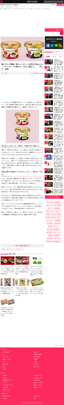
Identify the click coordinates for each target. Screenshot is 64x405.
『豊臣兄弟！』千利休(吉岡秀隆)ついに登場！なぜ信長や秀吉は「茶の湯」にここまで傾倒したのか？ (58, 125)
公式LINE (56, 45)
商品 (6, 73)
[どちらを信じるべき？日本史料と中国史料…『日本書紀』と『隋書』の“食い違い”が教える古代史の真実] (49, 103)
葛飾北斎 (50, 241)
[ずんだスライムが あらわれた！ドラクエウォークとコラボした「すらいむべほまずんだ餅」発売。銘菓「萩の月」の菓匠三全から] (37, 260)
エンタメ (36, 364)
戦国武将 (58, 208)
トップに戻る (59, 345)
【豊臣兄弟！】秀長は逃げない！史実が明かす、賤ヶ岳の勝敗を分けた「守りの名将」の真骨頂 (58, 77)
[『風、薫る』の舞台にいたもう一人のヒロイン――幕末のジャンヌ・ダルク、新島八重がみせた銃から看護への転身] (49, 69)
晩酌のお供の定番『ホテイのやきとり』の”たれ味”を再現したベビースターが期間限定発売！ (7, 290)
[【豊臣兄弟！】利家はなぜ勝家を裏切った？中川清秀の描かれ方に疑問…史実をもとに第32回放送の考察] (49, 96)
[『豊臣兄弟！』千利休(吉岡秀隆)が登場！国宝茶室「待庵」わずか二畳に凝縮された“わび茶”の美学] (49, 82)
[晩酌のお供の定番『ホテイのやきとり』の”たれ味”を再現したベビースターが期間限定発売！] (8, 282)
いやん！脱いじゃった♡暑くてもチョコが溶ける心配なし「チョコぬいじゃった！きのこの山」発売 (37, 290)
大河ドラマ (51, 205)
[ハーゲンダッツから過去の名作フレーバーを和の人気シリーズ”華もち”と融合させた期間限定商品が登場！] (22, 260)
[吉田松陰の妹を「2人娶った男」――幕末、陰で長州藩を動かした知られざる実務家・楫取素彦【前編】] (49, 150)
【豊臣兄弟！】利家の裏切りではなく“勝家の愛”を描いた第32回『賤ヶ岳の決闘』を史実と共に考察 (58, 111)
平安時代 (59, 205)
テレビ (60, 217)
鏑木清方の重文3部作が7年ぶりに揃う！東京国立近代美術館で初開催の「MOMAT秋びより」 (58, 165)
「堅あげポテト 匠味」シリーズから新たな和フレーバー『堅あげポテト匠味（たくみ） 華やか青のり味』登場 (22, 291)
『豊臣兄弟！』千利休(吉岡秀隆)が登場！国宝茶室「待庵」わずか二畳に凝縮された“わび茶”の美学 (58, 84)
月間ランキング (6, 390)
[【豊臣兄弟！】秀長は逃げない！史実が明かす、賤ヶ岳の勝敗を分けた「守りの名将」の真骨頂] (49, 76)
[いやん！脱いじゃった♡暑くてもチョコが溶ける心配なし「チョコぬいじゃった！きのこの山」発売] (37, 282)
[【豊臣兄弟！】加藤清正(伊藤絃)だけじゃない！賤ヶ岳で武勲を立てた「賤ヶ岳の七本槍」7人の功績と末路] (49, 89)
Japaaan (32, 1)
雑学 (49, 214)
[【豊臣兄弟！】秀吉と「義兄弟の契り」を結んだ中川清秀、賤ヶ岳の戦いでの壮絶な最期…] (49, 137)
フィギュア (58, 232)
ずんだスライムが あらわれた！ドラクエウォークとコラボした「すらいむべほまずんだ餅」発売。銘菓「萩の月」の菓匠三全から (36, 270)
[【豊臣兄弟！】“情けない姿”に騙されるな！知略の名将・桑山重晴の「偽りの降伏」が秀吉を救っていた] (49, 62)
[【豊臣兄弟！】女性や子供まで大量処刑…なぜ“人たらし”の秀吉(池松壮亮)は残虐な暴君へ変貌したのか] (49, 130)
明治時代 (51, 223)
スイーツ (59, 211)
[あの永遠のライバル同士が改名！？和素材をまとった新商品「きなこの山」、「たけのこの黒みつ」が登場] (8, 302)
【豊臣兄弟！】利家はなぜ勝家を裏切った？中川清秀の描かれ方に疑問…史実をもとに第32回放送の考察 (58, 97)
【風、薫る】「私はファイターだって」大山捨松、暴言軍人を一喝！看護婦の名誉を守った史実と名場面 (58, 145)
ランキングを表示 (53, 197)
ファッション (6, 357)
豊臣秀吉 (50, 232)
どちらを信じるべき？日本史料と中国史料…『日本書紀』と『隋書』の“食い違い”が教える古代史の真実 (58, 104)
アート (4, 354)
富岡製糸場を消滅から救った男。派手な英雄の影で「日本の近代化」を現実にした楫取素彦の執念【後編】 (58, 173)
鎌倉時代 (58, 235)
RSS (60, 45)
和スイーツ (21, 249)
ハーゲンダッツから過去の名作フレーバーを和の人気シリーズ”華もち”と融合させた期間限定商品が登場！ (22, 270)
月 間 (60, 55)
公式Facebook (48, 45)
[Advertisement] (22, 23)
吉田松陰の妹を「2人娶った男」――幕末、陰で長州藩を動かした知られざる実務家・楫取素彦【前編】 (58, 152)
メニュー (1, 2)
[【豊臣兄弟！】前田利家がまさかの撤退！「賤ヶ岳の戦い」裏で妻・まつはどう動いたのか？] (49, 116)
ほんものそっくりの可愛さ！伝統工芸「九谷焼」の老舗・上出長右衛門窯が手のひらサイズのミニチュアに (58, 159)
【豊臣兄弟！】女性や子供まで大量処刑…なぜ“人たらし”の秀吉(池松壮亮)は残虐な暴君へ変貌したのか (59, 131)
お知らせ (5, 378)
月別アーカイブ (37, 385)
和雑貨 (35, 359)
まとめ (35, 352)
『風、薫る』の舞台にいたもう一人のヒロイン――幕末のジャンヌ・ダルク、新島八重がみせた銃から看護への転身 (58, 71)
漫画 (48, 217)
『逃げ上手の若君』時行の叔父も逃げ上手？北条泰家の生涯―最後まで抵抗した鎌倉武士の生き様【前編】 (58, 187)
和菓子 (35, 362)
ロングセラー (51, 211)
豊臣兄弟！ (57, 229)
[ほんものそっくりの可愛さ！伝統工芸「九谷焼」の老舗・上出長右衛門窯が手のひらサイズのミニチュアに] (49, 157)
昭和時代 (51, 238)
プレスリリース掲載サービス (55, 30)
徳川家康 (58, 223)
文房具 (50, 229)
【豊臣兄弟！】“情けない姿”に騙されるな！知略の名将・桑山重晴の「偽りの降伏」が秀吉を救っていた (58, 63)
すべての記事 (6, 352)
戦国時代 (58, 202)
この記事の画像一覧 (23, 246)
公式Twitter (52, 45)
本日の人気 (5, 387)
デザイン (57, 226)
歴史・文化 (36, 366)
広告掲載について (7, 380)
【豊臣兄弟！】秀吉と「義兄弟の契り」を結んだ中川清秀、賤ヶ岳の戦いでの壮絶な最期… (58, 138)
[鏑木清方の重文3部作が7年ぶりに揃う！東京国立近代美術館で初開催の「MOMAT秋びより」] (49, 164)
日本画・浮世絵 (38, 354)
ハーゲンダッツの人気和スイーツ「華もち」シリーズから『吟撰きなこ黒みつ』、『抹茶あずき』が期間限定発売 (8, 270)
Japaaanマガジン (9, 6)
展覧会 (51, 235)
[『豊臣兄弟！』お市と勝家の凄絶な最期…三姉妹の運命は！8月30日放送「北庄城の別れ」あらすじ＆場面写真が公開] (49, 178)
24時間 (48, 55)
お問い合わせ (37, 380)
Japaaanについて (38, 378)
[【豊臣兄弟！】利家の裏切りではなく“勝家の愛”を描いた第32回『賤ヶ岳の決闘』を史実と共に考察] (49, 110)
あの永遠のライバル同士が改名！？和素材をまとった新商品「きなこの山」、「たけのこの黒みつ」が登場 (7, 311)
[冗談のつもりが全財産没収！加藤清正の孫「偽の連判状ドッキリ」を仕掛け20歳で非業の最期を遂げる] (49, 191)
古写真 (4, 369)
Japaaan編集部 (34, 73)
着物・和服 (36, 357)
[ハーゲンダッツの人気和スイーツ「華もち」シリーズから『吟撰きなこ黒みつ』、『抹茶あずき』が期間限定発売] (8, 260)
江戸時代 (51, 202)
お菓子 (54, 214)
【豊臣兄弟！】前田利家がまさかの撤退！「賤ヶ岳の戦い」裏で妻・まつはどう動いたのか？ (58, 118)
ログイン (54, 4)
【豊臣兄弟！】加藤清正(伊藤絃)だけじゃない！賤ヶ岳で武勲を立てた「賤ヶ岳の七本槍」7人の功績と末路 (58, 91)
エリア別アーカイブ (7, 385)
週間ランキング (38, 387)
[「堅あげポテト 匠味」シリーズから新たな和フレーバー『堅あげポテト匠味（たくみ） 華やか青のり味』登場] (22, 282)
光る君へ (58, 238)
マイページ (5, 382)
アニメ (51, 208)
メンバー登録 (60, 4)
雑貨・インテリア (7, 359)
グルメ (16, 6)
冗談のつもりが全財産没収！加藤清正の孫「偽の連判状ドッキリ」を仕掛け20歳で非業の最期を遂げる (58, 193)
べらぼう (51, 220)
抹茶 (51, 226)
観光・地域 (5, 364)
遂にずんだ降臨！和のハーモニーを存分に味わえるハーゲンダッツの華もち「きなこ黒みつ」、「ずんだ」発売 (24, 8)
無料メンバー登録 (38, 382)
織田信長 (58, 220)
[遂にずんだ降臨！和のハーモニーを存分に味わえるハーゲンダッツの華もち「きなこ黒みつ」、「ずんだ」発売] (22, 49)
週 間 (54, 55)
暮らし (4, 366)
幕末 (60, 214)
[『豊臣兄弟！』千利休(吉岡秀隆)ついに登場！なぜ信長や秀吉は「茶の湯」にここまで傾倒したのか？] (49, 123)
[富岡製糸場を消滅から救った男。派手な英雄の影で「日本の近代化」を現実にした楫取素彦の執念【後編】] (49, 171)
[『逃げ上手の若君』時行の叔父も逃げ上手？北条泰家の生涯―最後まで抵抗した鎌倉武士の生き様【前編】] (49, 184)
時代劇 (54, 217)
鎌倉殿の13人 (58, 241)
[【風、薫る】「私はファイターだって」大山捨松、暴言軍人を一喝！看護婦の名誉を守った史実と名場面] (49, 144)
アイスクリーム (12, 249)
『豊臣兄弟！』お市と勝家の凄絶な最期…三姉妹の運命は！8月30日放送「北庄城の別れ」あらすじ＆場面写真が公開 (58, 180)
